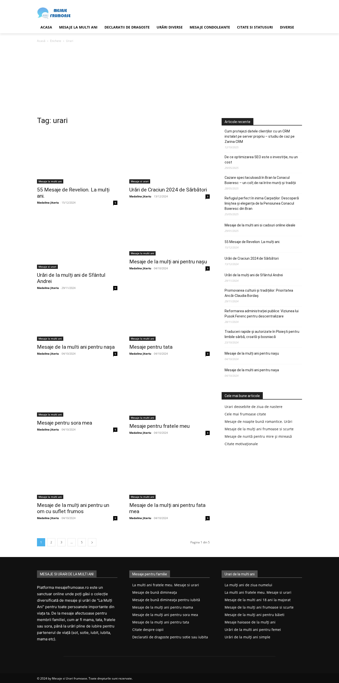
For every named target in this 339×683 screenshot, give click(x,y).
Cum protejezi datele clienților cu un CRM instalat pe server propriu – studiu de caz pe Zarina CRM (260, 136)
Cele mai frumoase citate (245, 414)
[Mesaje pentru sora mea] (77, 391)
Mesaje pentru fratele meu (159, 426)
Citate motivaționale (241, 443)
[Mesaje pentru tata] (169, 321)
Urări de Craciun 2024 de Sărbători (168, 190)
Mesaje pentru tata (150, 347)
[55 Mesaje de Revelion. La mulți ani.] (77, 157)
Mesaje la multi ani (50, 181)
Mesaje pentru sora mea (64, 423)
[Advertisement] (169, 81)
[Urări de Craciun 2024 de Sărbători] (169, 157)
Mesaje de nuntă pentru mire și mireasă (258, 436)
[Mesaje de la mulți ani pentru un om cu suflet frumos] (77, 472)
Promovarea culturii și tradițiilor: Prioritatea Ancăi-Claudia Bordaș (259, 293)
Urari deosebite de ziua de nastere (253, 406)
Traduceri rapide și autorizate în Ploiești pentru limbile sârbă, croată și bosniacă (262, 334)
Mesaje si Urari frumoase (69, 678)
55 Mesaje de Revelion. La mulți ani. (252, 242)
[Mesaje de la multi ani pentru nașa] (77, 321)
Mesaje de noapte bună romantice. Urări (258, 421)
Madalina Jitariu (48, 202)
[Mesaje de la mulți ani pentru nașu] (169, 235)
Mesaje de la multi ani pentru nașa (76, 347)
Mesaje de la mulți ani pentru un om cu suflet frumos (73, 508)
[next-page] (92, 542)
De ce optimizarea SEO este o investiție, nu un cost (261, 159)
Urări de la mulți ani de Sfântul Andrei (254, 275)
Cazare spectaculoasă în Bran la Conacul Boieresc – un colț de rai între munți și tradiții (260, 180)
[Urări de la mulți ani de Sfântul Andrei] (77, 242)
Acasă (41, 41)
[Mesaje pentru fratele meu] (169, 393)
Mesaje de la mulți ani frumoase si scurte (259, 429)
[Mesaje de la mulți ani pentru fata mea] (169, 472)
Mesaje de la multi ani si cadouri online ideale (260, 225)
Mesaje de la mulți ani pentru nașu (168, 262)
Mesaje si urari (140, 181)
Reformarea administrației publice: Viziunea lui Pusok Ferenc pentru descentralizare (262, 313)
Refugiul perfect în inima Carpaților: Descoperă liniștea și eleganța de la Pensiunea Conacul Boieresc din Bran (262, 203)
